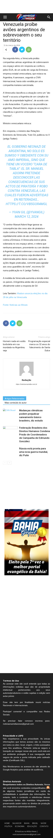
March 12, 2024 (26, 216)
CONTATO (44, 826)
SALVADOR (16, 823)
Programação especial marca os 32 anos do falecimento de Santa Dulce (39, 346)
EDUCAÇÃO (32, 826)
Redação (26, 379)
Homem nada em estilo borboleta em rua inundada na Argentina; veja (14, 346)
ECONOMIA (19, 826)
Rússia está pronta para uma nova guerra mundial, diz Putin (33, 452)
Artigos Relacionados (14, 398)
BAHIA (26, 823)
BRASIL (35, 823)
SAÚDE (43, 823)
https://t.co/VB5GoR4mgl (26, 204)
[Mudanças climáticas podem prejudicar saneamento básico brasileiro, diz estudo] (10, 414)
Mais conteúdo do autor (16, 403)
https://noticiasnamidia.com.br (26, 384)
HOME (7, 823)
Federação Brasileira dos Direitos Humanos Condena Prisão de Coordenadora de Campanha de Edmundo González (34, 434)
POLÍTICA (8, 826)
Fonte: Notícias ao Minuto (15, 305)
